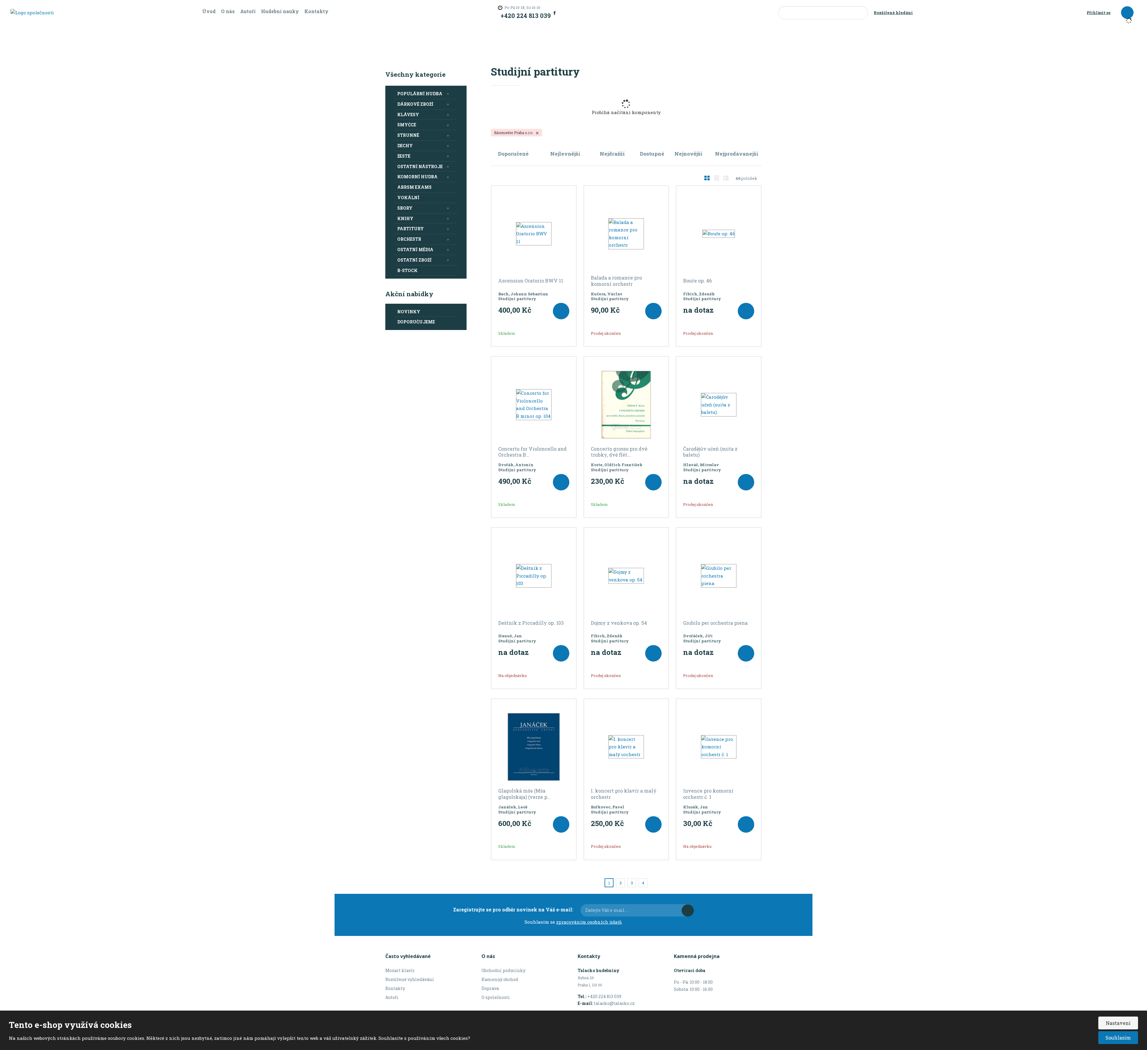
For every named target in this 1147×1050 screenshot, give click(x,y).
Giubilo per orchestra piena (715, 623)
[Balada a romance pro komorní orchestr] (626, 234)
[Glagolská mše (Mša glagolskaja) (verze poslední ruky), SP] (533, 747)
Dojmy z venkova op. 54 (619, 623)
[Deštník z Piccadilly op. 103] (533, 576)
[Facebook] (554, 12)
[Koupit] (561, 311)
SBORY (405, 208)
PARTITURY (410, 228)
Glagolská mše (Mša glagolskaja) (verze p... (524, 794)
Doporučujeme (416, 322)
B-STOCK (407, 270)
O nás (228, 11)
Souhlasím (1118, 1037)
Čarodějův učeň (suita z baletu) (710, 452)
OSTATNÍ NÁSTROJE (420, 166)
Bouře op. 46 (697, 281)
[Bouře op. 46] (718, 234)
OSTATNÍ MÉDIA (415, 249)
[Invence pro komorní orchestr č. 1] (718, 747)
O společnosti (496, 997)
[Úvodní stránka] (32, 12)
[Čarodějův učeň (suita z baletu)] (718, 404)
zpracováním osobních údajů (589, 922)
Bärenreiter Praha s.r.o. (514, 132)
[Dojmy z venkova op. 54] (626, 576)
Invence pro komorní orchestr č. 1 (708, 794)
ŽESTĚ (403, 156)
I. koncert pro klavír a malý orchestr (624, 794)
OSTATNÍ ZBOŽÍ (414, 260)
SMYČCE (406, 125)
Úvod (209, 11)
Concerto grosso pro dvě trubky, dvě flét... (619, 452)
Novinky (408, 311)
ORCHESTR (409, 239)
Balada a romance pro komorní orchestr (616, 281)
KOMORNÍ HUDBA (417, 176)
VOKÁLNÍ (408, 197)
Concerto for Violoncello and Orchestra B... (532, 452)
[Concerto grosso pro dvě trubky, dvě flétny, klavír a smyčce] (626, 404)
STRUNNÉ (408, 135)
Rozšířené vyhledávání (409, 979)
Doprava (490, 988)
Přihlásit (688, 910)
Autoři (248, 11)
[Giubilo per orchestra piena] (718, 576)
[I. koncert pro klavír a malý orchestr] (626, 747)
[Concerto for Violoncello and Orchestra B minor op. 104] (533, 404)
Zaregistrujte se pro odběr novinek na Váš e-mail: (513, 909)
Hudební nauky (280, 11)
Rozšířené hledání (893, 12)
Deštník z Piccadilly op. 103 (531, 623)
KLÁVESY (408, 114)
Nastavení (1118, 1023)
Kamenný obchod (500, 979)
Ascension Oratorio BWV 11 (530, 281)
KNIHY (405, 218)
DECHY (405, 145)
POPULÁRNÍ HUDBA (419, 93)
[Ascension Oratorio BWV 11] (533, 234)
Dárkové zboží (415, 104)
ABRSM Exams (414, 187)
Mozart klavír (400, 970)
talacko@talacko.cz (614, 1003)
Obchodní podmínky (503, 970)
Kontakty (316, 11)
